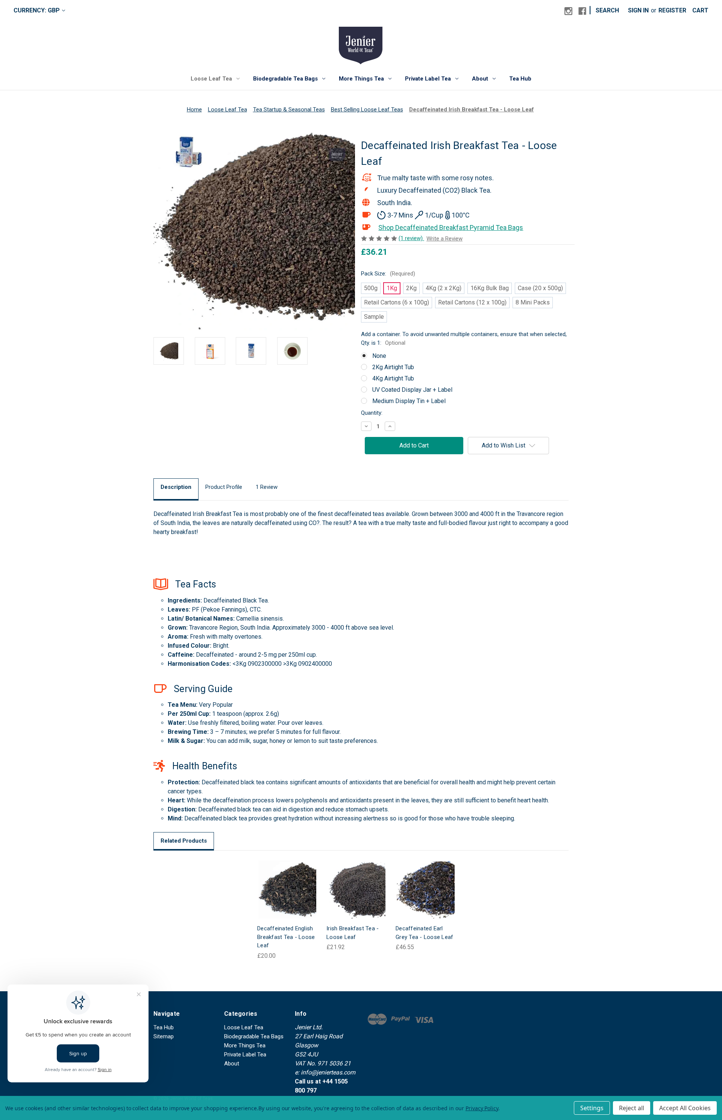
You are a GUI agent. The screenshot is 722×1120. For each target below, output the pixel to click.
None (379, 355)
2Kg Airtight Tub (393, 367)
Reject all (631, 1108)
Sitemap (163, 1036)
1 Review (267, 487)
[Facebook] (582, 11)
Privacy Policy (482, 1108)
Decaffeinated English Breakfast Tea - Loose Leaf (286, 937)
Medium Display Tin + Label (409, 401)
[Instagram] (568, 11)
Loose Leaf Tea (211, 78)
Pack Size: (388, 273)
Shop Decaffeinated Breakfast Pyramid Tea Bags (450, 227)
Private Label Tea (428, 78)
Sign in (638, 10)
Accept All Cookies (685, 1108)
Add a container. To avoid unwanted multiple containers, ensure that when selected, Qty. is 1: (464, 338)
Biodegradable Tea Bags (285, 78)
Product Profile (223, 487)
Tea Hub (520, 78)
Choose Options (287, 897)
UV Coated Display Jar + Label (412, 389)
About (480, 78)
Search (607, 10)
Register (672, 10)
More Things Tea (361, 78)
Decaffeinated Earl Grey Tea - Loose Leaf (424, 932)
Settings (592, 1108)
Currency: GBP (37, 10)
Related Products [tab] (184, 840)
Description (176, 487)
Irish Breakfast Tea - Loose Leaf (352, 932)
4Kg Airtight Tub (393, 378)
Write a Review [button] (444, 238)
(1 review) (411, 238)
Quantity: (371, 412)
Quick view (281, 882)
